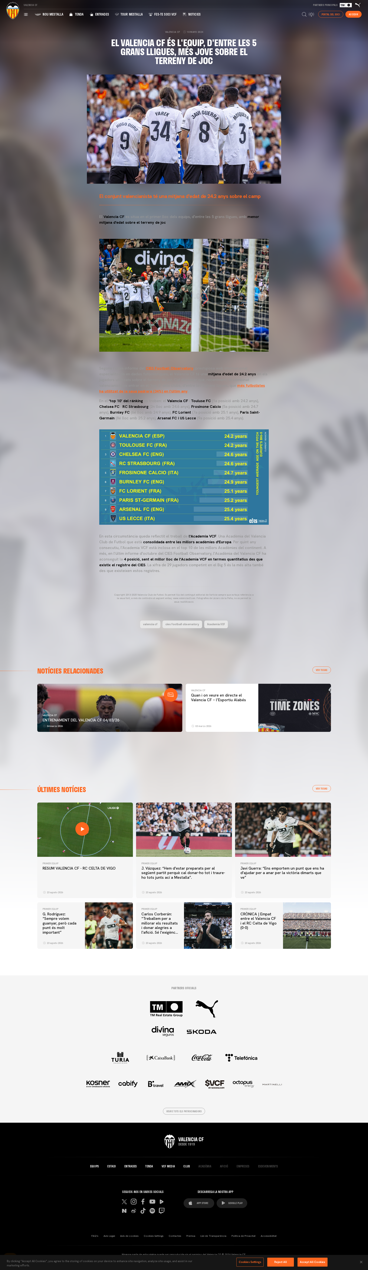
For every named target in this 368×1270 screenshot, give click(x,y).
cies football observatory (182, 624)
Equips (94, 1166)
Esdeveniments (268, 1166)
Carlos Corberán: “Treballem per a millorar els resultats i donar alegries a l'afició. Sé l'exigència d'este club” (159, 925)
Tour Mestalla (131, 14)
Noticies (194, 14)
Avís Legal (109, 1236)
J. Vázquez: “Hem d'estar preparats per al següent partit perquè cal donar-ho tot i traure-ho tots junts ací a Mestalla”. (183, 873)
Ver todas (322, 670)
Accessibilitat (269, 1236)
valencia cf (150, 624)
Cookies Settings (154, 1236)
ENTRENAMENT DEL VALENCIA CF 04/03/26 (81, 720)
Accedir (353, 14)
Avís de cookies (129, 1236)
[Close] (361, 1262)
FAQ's (94, 1236)
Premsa (190, 1236)
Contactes (175, 1236)
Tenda (78, 14)
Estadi (111, 1166)
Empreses (243, 1166)
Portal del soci (331, 14)
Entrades (101, 14)
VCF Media (168, 1166)
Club (186, 1166)
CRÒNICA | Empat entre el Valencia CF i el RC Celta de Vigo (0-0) (258, 921)
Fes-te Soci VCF (165, 14)
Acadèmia (204, 1166)
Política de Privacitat (243, 1236)
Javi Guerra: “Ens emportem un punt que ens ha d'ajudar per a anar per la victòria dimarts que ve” (282, 873)
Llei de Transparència (213, 1236)
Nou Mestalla (52, 14)
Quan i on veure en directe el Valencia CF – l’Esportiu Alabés (218, 697)
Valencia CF (50, 715)
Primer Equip (50, 863)
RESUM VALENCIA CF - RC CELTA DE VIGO (79, 868)
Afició (224, 1166)
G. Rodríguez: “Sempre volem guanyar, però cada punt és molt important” (59, 923)
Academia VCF (216, 624)
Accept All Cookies (312, 1262)
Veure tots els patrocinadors (184, 1111)
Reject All (280, 1262)
